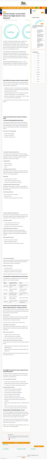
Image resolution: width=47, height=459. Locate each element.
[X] (1, 13)
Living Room (9, 7)
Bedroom (14, 7)
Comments (16, 442)
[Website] (8, 439)
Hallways (18, 7)
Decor (34, 7)
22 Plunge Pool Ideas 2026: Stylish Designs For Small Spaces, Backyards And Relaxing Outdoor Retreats (40, 45)
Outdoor (5, 9)
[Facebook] (1, 12)
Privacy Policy (25, 456)
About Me (19, 456)
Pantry (26, 7)
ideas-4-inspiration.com (33, 455)
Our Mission (22, 456)
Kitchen (22, 7)
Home (5, 7)
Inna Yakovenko (10, 434)
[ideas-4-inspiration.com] (23, 3)
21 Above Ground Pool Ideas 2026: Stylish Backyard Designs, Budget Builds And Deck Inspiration (40, 40)
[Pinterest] (9, 439)
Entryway (30, 7)
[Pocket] (1, 15)
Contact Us (29, 456)
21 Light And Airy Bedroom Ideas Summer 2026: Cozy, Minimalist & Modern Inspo (38, 26)
